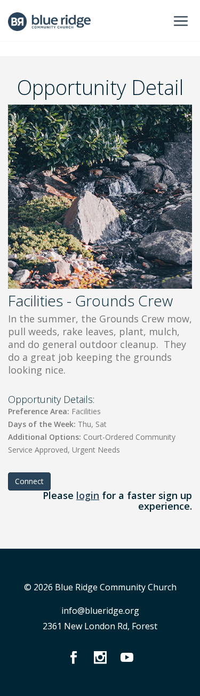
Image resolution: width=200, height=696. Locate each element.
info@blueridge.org (100, 610)
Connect (29, 481)
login (87, 495)
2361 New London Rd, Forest (100, 626)
